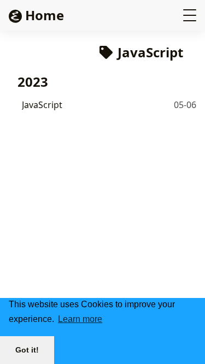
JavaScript (42, 105)
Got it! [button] (27, 349)
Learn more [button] (80, 319)
